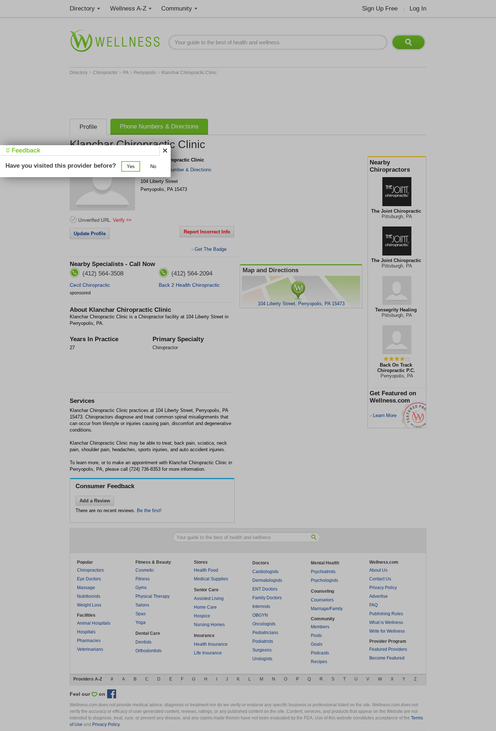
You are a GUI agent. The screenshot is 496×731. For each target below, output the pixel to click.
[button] (130, 166)
